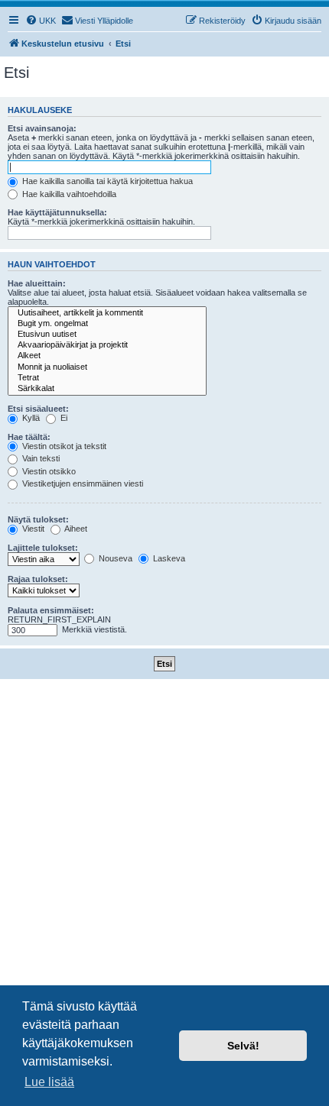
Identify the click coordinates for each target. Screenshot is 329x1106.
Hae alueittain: (37, 283)
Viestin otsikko (48, 471)
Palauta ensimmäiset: (51, 610)
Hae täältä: (29, 436)
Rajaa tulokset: (38, 579)
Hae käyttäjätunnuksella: (57, 212)
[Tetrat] (107, 378)
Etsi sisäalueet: (38, 408)
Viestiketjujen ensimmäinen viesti (81, 483)
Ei (62, 417)
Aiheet (75, 528)
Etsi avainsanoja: (42, 128)
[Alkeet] (107, 356)
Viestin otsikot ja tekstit (63, 446)
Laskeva (168, 558)
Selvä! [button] (243, 1046)
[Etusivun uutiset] (107, 334)
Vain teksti (40, 458)
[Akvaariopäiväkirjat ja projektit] (107, 345)
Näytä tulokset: (38, 519)
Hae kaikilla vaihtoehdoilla (68, 194)
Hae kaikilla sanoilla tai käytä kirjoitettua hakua (106, 181)
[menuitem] (40, 20)
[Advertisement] (164, 851)
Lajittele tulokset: (43, 547)
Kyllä (30, 417)
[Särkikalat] (107, 388)
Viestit (32, 528)
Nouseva (114, 558)
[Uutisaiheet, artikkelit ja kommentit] (107, 313)
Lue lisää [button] (49, 1081)
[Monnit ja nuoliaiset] (107, 367)
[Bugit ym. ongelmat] (107, 324)
